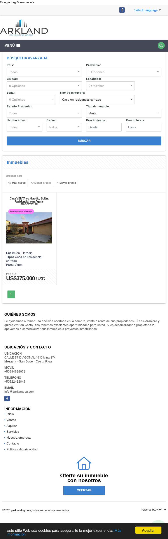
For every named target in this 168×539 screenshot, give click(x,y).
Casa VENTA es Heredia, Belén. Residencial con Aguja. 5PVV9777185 (29, 201)
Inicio (10, 414)
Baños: (52, 120)
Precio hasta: (135, 120)
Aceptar (148, 530)
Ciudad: (12, 78)
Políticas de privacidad (22, 449)
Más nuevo (18, 183)
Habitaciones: (17, 120)
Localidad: (93, 78)
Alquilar (12, 425)
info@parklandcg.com (19, 391)
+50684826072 (14, 371)
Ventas (11, 420)
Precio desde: (96, 120)
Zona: (11, 92)
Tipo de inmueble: (72, 92)
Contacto (13, 443)
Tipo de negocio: (98, 106)
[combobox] (44, 72)
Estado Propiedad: (20, 106)
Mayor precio (67, 183)
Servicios (13, 431)
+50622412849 (14, 381)
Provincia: (93, 65)
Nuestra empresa (19, 437)
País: (10, 65)
